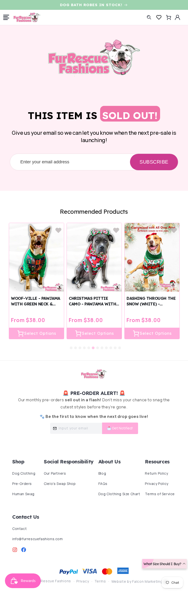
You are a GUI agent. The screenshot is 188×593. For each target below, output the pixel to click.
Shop (18, 462)
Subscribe (154, 162)
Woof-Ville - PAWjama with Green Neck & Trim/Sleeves (35, 301)
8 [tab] (102, 344)
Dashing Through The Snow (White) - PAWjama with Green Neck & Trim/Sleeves (151, 301)
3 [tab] (80, 344)
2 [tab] (75, 344)
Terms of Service (160, 494)
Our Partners (55, 473)
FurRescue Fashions (53, 581)
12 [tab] (119, 344)
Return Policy (156, 473)
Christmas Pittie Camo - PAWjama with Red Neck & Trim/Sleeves (92, 301)
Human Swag (23, 494)
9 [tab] (106, 344)
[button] (6, 17)
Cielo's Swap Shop (60, 483)
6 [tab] (93, 344)
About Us (109, 462)
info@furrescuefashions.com (37, 539)
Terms (100, 581)
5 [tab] (88, 344)
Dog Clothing (23, 473)
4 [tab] (84, 344)
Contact (19, 528)
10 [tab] (110, 344)
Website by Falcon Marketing (137, 581)
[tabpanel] (36, 281)
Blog (102, 473)
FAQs (102, 483)
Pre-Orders (22, 483)
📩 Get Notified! (120, 428)
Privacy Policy (156, 483)
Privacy (82, 581)
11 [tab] (115, 344)
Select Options (40, 333)
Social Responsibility (69, 462)
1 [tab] (71, 344)
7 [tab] (97, 344)
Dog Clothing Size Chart (119, 494)
